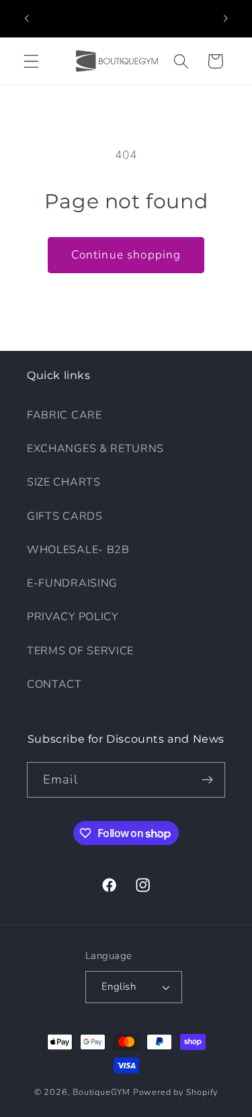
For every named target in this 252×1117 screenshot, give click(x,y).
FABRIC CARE (64, 415)
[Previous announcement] (26, 18)
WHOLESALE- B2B (78, 549)
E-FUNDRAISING (72, 583)
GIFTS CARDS (65, 516)
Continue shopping (126, 255)
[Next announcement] (226, 18)
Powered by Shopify (175, 1092)
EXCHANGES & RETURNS (95, 448)
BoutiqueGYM (101, 1092)
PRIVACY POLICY (72, 616)
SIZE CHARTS (64, 482)
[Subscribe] (207, 780)
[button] (31, 61)
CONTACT (54, 684)
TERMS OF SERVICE (80, 651)
